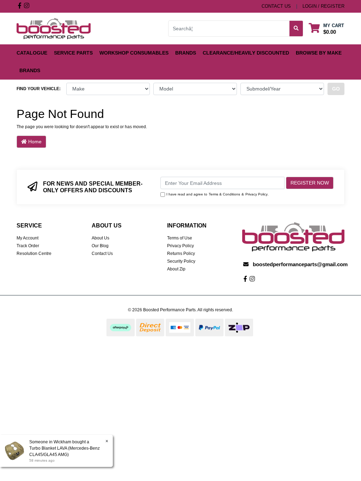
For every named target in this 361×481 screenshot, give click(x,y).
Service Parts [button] (73, 53)
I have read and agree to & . (217, 194)
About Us (100, 238)
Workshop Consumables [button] (134, 53)
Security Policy (181, 261)
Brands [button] (185, 53)
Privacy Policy (256, 194)
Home (34, 141)
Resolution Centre (34, 253)
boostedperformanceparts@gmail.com (300, 264)
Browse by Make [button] (319, 53)
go (336, 89)
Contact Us (102, 253)
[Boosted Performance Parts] (54, 28)
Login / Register (323, 6)
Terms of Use (179, 238)
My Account (27, 238)
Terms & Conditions (224, 194)
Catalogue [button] (32, 53)
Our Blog (100, 245)
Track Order (28, 245)
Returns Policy (181, 253)
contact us (276, 6)
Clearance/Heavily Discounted (246, 53)
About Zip (176, 269)
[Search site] (296, 28)
